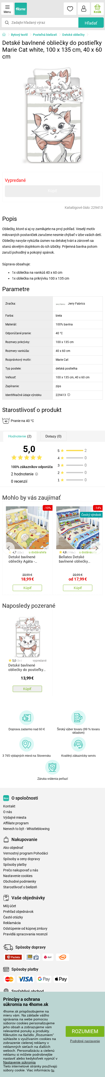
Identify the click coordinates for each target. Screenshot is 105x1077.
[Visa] (25, 979)
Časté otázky (13, 917)
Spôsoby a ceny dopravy (21, 859)
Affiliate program (16, 823)
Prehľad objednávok (18, 912)
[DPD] (47, 957)
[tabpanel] (52, 112)
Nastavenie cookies (17, 876)
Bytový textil (19, 35)
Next (96, 548)
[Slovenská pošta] (32, 957)
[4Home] (5, 35)
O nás (7, 812)
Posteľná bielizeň (45, 35)
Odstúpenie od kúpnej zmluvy (25, 928)
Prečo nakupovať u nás (20, 870)
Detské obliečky (73, 35)
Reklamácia (12, 923)
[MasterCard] (9, 979)
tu (52, 1070)
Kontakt (9, 806)
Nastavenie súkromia (19, 1062)
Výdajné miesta (14, 817)
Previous (8, 548)
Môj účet (9, 906)
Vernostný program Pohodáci (25, 853)
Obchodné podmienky (19, 881)
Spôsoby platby (15, 865)
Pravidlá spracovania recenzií (25, 934)
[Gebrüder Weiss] (62, 957)
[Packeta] (13, 957)
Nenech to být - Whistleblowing (26, 829)
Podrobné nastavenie (85, 1041)
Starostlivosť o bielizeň (20, 887)
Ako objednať (13, 848)
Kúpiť (52, 190)
